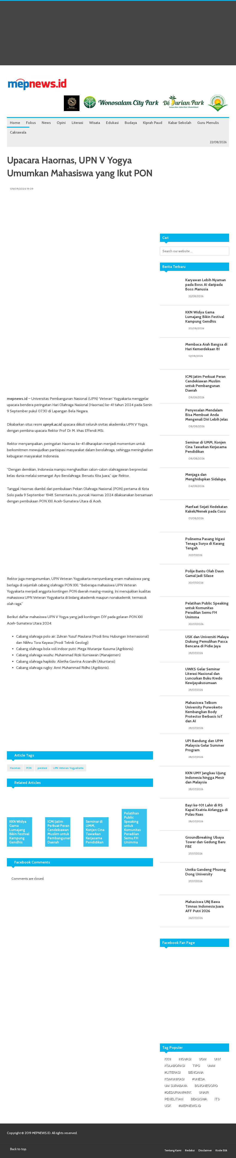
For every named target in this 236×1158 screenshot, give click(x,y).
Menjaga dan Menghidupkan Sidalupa (205, 476)
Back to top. (18, 1149)
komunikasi (174, 1079)
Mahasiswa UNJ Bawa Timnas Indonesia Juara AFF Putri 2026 (204, 906)
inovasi (184, 1059)
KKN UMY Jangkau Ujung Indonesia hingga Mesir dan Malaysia (205, 777)
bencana (195, 1072)
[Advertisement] (118, 33)
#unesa (198, 1079)
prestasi (42, 768)
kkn (167, 1059)
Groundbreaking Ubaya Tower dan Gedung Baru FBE (205, 842)
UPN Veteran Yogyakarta (68, 768)
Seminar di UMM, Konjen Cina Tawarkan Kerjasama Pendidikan (95, 832)
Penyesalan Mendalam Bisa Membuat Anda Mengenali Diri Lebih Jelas (206, 414)
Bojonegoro (206, 1085)
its (216, 1099)
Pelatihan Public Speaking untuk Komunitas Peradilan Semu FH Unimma (132, 827)
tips (196, 1065)
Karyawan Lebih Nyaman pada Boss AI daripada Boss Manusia (205, 284)
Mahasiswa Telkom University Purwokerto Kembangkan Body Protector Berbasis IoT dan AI (204, 711)
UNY (217, 1059)
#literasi (172, 1072)
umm (211, 1065)
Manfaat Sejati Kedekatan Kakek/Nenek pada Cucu (206, 508)
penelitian (173, 1099)
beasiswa (199, 1099)
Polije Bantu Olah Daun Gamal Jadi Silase (204, 573)
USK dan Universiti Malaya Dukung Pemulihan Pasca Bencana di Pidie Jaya (207, 641)
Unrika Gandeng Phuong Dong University (205, 871)
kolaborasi (174, 1065)
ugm (202, 1059)
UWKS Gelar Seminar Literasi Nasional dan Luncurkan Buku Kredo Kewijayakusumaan (203, 676)
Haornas (15, 768)
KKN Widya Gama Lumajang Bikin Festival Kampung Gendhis (19, 832)
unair (204, 1092)
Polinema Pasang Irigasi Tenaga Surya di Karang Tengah (205, 543)
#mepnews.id (189, 1105)
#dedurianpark (177, 1092)
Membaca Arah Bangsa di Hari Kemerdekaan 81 (206, 346)
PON (29, 768)
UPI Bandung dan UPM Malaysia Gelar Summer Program (204, 745)
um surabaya (175, 1085)
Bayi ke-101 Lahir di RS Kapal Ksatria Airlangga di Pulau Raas (206, 810)
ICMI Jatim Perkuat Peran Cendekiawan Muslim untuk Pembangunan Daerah (59, 832)
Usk (167, 1105)
